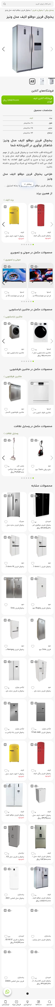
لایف (31, 118)
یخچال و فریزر (37, 10)
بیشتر (29, 184)
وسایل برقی (49, 10)
